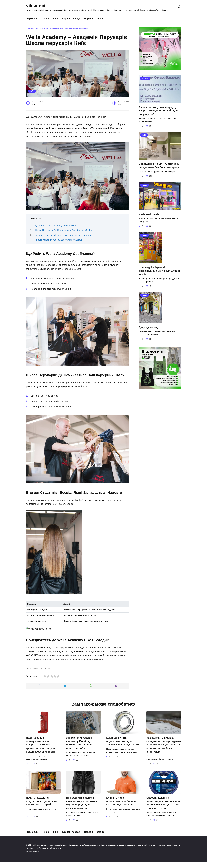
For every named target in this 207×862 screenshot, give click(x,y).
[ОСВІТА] (160, 101)
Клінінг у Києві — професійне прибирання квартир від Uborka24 (121, 801)
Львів (46, 18)
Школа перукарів (42, 668)
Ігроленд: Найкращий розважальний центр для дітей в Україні (159, 271)
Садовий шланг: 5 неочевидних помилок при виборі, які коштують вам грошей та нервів (163, 803)
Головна (30, 28)
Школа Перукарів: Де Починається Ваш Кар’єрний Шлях (64, 230)
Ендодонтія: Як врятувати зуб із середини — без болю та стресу (159, 165)
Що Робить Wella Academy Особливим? (55, 225)
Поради (88, 18)
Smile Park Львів (149, 214)
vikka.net (36, 5)
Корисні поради (71, 18)
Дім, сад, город (148, 327)
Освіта (100, 18)
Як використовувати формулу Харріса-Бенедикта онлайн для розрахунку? (158, 110)
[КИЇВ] (160, 158)
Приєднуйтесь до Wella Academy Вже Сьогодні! (59, 240)
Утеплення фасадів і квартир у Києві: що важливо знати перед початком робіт (79, 743)
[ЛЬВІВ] (160, 208)
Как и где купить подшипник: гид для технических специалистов (123, 741)
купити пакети (32, 851)
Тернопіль (32, 18)
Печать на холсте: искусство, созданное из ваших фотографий (41, 801)
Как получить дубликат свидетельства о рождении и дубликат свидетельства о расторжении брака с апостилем (163, 744)
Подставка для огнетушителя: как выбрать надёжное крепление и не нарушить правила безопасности (42, 744)
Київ (55, 18)
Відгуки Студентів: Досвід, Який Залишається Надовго (63, 235)
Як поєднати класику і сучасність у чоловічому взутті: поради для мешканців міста (81, 803)
